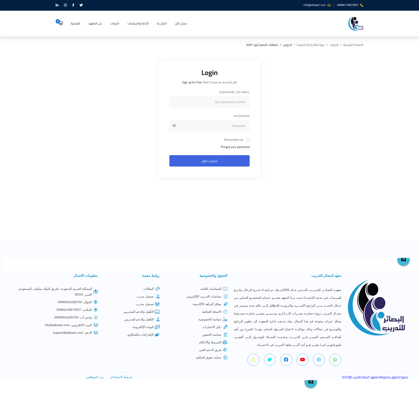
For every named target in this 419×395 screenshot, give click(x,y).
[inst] (319, 360)
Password (242, 115)
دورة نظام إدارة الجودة (311, 44)
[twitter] (270, 360)
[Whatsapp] (335, 360)
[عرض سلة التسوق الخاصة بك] (59, 23)
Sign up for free (192, 82)
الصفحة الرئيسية (353, 44)
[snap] (253, 360)
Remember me (234, 140)
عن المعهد (95, 23)
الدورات (114, 23)
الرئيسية (75, 23)
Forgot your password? (235, 147)
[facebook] (286, 360)
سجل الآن (181, 23)
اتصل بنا (162, 23)
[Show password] (174, 125)
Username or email (234, 92)
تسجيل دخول (210, 161)
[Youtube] (303, 360)
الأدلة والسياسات (138, 23)
